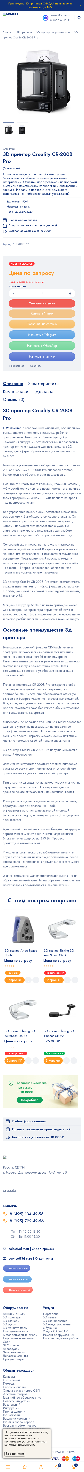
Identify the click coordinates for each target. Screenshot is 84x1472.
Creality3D (9, 149)
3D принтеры (24, 32)
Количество (17, 286)
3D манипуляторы (15, 1328)
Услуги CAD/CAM (55, 1331)
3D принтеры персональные (53, 32)
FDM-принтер (12, 428)
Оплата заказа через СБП (21, 1390)
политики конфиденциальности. (25, 1443)
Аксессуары (11, 1349)
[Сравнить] (35, 365)
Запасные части (14, 1352)
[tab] (13, 383)
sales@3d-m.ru (60, 15)
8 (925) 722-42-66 (27, 1221)
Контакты (9, 1376)
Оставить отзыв (11, 168)
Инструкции (11, 1408)
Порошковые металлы (18, 1338)
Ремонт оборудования (58, 1335)
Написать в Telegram (42, 335)
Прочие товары (13, 1359)
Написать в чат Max (42, 356)
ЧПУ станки (11, 1345)
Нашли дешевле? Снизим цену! (26, 282)
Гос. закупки (11, 1415)
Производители (14, 1411)
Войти (41, 1467)
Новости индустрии (16, 1401)
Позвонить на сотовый (42, 324)
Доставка (44, 391)
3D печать (50, 1317)
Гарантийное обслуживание (22, 1397)
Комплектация (16, 391)
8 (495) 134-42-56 (27, 1214)
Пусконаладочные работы (61, 1338)
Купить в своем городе (18, 1422)
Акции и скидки (14, 1314)
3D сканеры (11, 1321)
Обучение (50, 1328)
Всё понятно (15, 1453)
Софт (6, 1342)
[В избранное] (16, 366)
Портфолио (51, 1314)
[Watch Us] (4, 1181)
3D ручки (9, 1324)
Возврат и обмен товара (19, 1425)
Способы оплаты (14, 1387)
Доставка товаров (15, 1394)
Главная (7, 32)
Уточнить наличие (42, 303)
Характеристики (43, 383)
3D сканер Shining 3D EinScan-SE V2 (59, 1033)
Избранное (59, 1465)
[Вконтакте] (14, 1181)
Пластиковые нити (15, 1331)
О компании (11, 1380)
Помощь (9, 1383)
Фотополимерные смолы (20, 1335)
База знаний (11, 1404)
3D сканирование (55, 1321)
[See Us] (9, 1181)
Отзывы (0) (13, 399)
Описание (13, 383)
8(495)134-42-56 (60, 20)
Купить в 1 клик (42, 313)
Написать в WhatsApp (42, 345)
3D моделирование (57, 1324)
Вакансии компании (16, 1418)
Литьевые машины (15, 1356)
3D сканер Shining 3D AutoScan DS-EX (59, 953)
